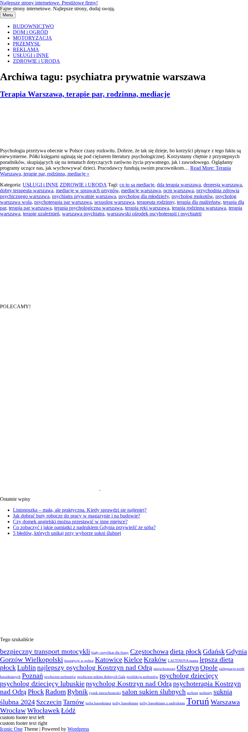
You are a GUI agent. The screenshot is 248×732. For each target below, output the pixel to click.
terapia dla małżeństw (199, 202)
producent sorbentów (60, 677)
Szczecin (49, 702)
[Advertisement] (48, 257)
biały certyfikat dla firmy (110, 652)
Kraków (155, 659)
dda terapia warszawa (179, 184)
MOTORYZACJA (32, 38)
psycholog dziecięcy (189, 676)
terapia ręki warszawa (147, 208)
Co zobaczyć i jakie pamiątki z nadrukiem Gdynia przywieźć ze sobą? (84, 527)
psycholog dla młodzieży (144, 196)
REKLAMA (26, 49)
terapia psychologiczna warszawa (88, 208)
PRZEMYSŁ (26, 43)
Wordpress (78, 729)
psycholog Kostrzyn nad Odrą (129, 684)
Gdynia (236, 651)
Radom (55, 692)
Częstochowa (149, 651)
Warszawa (225, 702)
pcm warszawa (178, 190)
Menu (8, 15)
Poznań (32, 676)
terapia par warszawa (30, 208)
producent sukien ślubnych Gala (101, 677)
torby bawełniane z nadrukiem (162, 703)
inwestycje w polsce (79, 660)
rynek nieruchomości (105, 693)
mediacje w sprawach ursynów (87, 190)
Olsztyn (188, 667)
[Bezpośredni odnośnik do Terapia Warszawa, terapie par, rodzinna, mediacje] (32, 139)
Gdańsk (214, 651)
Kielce (133, 659)
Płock (36, 692)
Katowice (108, 659)
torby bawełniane (125, 703)
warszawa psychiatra (83, 213)
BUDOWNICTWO (33, 26)
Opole (209, 667)
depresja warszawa (222, 184)
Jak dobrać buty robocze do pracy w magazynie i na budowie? (76, 515)
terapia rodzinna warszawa (199, 208)
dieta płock (186, 651)
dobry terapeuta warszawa (26, 190)
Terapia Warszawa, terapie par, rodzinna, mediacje (85, 94)
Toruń (197, 701)
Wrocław (13, 710)
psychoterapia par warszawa (63, 202)
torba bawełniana (98, 703)
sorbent (192, 693)
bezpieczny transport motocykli (45, 651)
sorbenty (205, 693)
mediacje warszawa (141, 190)
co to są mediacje (136, 184)
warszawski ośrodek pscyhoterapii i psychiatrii (154, 213)
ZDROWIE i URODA (36, 61)
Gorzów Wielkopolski (31, 659)
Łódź (68, 710)
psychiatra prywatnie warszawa (84, 196)
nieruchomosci (164, 668)
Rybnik (77, 692)
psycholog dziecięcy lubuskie (42, 684)
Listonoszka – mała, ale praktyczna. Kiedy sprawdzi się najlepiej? (80, 510)
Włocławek (43, 710)
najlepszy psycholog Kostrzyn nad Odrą (94, 667)
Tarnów (73, 702)
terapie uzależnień (41, 213)
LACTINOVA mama (183, 660)
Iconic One (11, 729)
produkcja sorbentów (142, 677)
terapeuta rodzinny (155, 202)
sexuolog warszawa (114, 202)
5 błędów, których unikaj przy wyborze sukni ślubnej (67, 533)
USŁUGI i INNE (31, 55)
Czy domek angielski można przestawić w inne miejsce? (70, 521)
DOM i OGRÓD (30, 32)
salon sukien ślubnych (154, 692)
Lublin (26, 667)
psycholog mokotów (192, 196)
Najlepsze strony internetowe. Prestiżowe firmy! (49, 2)
